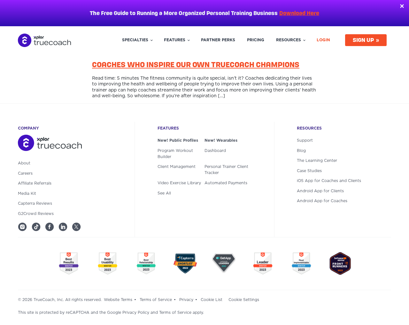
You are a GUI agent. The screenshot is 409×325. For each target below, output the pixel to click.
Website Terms (118, 300)
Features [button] (174, 40)
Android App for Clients (320, 191)
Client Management (177, 167)
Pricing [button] (255, 40)
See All (164, 193)
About (24, 163)
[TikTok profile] (36, 226)
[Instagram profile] (22, 226)
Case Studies (309, 171)
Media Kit (27, 193)
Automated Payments (225, 183)
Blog (301, 151)
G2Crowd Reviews (36, 214)
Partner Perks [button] (218, 40)
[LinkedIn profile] (62, 226)
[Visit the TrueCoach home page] (65, 144)
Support (305, 140)
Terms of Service (156, 300)
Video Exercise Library (179, 183)
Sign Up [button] (363, 40)
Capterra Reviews (35, 203)
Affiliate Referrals (34, 183)
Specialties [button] (135, 40)
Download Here (299, 13)
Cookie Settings (243, 300)
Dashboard (215, 151)
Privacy (186, 300)
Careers (25, 173)
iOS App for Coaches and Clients (329, 181)
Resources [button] (288, 40)
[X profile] (76, 226)
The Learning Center (317, 160)
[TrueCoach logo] (44, 40)
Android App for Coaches (322, 201)
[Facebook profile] (49, 226)
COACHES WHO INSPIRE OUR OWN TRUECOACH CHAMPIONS (195, 64)
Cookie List (211, 300)
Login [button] (323, 40)
